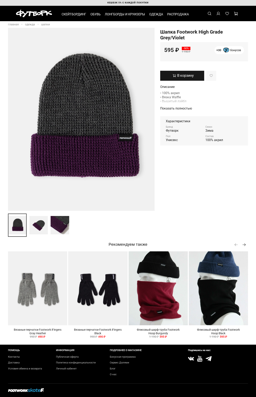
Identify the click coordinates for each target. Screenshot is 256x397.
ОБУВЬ (95, 14)
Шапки (45, 24)
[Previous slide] (13, 119)
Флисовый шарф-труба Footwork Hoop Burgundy (158, 331)
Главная (13, 24)
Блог (112, 368)
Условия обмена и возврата (25, 368)
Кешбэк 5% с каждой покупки (128, 2)
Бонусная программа (123, 356)
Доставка (14, 362)
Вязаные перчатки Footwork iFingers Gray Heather (37, 331)
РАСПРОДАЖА (178, 14)
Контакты (14, 356)
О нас (113, 374)
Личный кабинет (66, 368)
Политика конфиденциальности (76, 362)
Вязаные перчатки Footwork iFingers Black (98, 331)
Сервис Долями (119, 362)
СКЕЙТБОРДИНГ (74, 14)
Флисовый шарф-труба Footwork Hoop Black (218, 331)
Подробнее (229, 52)
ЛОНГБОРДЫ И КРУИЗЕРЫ (125, 14)
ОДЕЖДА (156, 14)
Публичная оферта (67, 356)
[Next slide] (149, 119)
